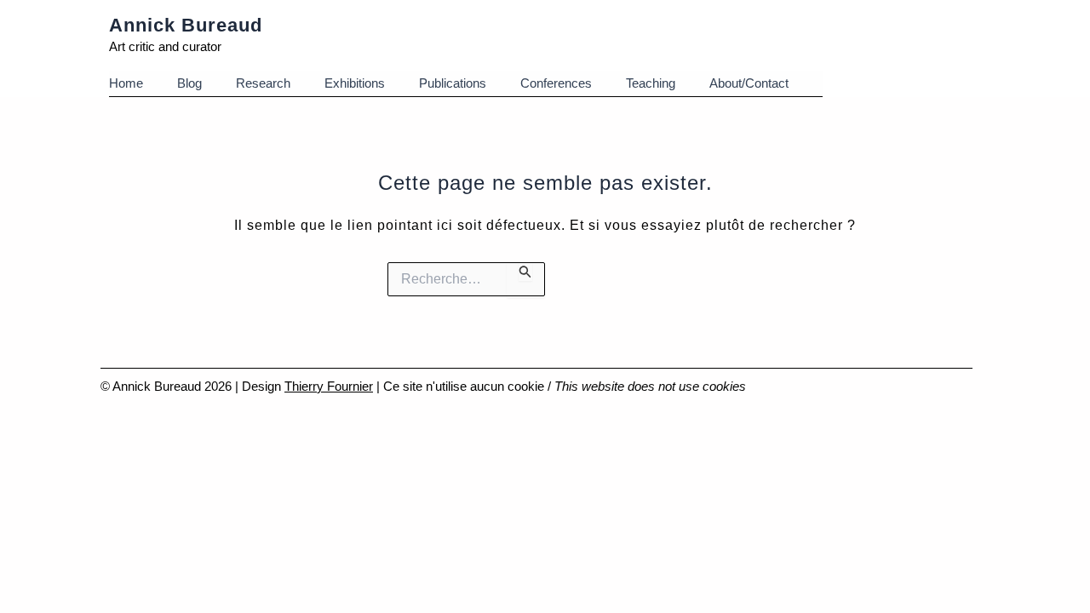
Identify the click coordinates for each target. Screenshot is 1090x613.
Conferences (556, 83)
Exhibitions (354, 83)
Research (263, 83)
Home (126, 83)
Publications (452, 83)
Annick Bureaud (185, 25)
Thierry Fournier (328, 386)
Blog (189, 83)
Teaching (650, 83)
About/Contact (749, 83)
